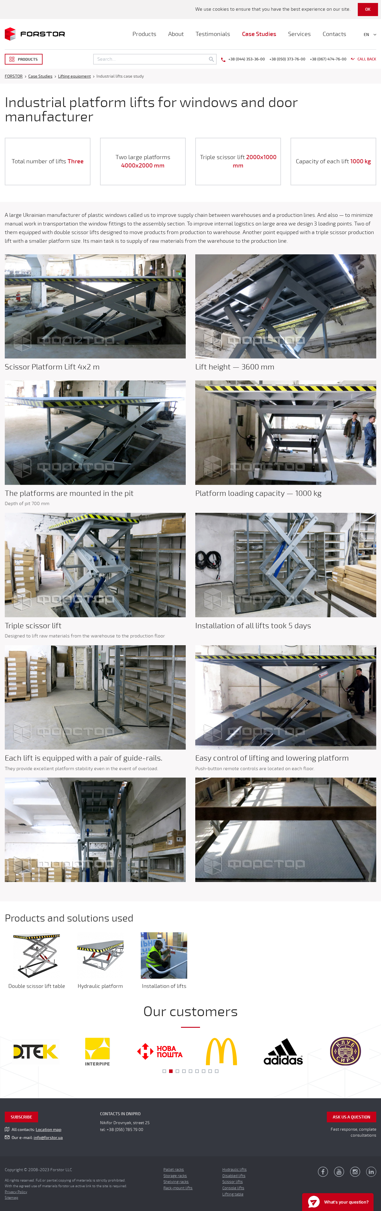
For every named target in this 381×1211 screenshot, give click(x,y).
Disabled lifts (234, 1176)
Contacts (334, 34)
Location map (48, 1129)
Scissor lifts (232, 1181)
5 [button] (190, 1071)
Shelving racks (176, 1181)
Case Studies (259, 34)
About (176, 34)
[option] (36, 1051)
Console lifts (233, 1188)
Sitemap (11, 1198)
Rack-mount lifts (178, 1188)
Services (299, 34)
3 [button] (177, 1071)
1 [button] (164, 1071)
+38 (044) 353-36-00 (246, 59)
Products (144, 34)
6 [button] (197, 1071)
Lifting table (232, 1194)
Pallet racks (173, 1169)
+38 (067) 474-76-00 (328, 59)
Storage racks (175, 1176)
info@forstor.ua (48, 1137)
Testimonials (213, 34)
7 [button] (203, 1071)
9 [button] (216, 1071)
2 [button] (171, 1071)
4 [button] (184, 1071)
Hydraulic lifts (234, 1169)
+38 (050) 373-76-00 (287, 59)
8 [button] (210, 1071)
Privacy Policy (16, 1192)
